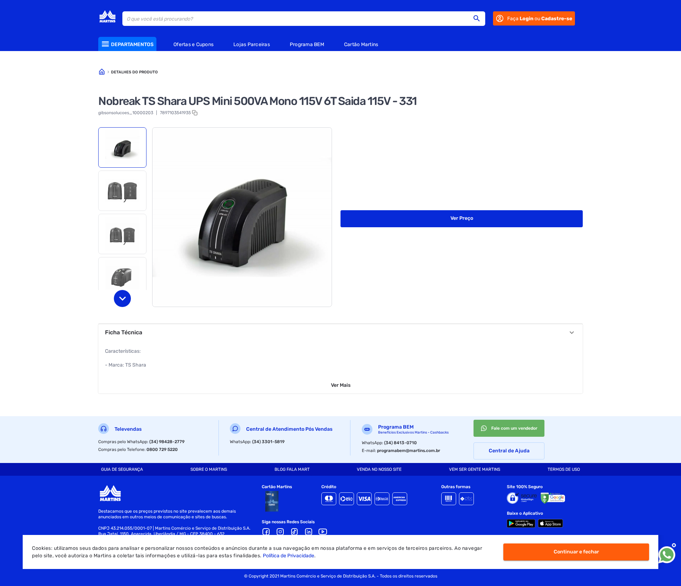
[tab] (122, 147)
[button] (478, 18)
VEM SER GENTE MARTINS (474, 469)
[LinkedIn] (308, 532)
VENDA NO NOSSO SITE (379, 469)
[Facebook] (266, 532)
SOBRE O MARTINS (208, 469)
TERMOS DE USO (564, 469)
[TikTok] (294, 532)
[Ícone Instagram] (280, 532)
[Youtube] (323, 532)
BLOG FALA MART (292, 469)
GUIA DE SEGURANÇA (122, 469)
